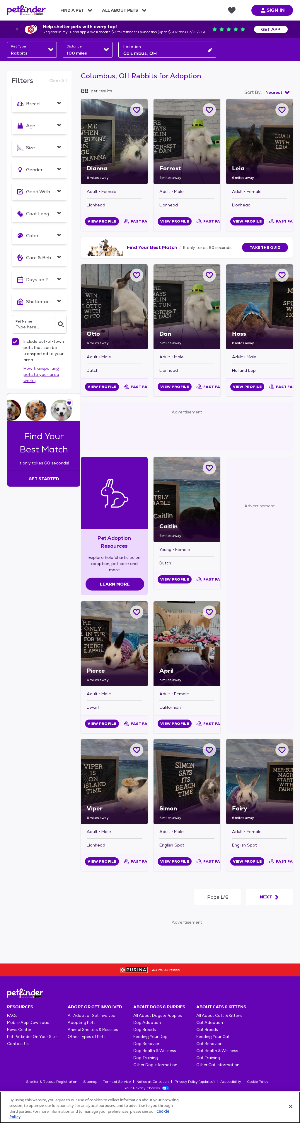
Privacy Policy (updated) (194, 1081)
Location (132, 46)
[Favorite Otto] (136, 275)
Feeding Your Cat (213, 1036)
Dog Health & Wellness (154, 1050)
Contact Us (18, 1043)
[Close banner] (17, 29)
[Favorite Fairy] (282, 750)
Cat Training (208, 1057)
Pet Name (24, 321)
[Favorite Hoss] (282, 275)
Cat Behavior (208, 1043)
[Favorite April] (209, 612)
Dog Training (145, 1057)
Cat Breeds (207, 1029)
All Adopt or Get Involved (91, 1015)
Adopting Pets (82, 1022)
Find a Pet (72, 10)
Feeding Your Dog (150, 1036)
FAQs (12, 1015)
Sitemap (90, 1081)
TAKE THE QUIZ (265, 247)
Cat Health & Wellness (217, 1050)
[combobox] (32, 50)
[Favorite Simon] (209, 750)
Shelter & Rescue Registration (51, 1081)
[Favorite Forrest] (209, 109)
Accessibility (230, 1081)
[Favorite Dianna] (136, 109)
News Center (19, 1029)
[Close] (290, 1106)
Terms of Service (117, 1081)
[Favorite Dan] (209, 275)
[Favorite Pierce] (136, 612)
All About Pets (120, 10)
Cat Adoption (209, 1022)
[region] (150, 1107)
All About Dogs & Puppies (157, 1015)
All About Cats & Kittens (219, 1015)
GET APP (271, 29)
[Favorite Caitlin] (209, 467)
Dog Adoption (147, 1022)
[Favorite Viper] (136, 750)
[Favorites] (231, 10)
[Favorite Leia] (282, 109)
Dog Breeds (144, 1029)
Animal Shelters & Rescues (93, 1029)
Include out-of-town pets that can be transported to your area (43, 350)
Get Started (43, 478)
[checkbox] (15, 341)
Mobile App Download (28, 1022)
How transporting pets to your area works (41, 374)
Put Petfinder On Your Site (32, 1036)
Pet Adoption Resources (114, 542)
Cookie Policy (257, 1081)
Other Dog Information (155, 1064)
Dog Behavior (146, 1043)
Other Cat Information (217, 1064)
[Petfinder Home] (26, 10)
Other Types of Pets (86, 1036)
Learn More (115, 584)
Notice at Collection (153, 1081)
